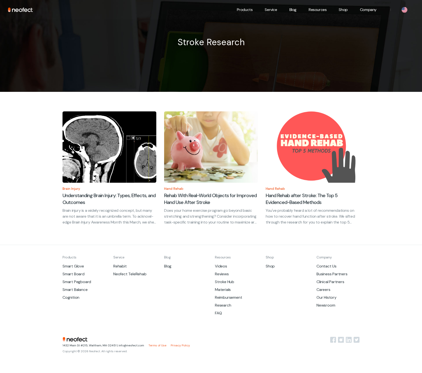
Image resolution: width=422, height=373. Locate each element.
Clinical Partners (330, 281)
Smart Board (73, 274)
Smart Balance (75, 289)
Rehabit (120, 266)
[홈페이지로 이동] (20, 9)
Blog (292, 9)
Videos (221, 266)
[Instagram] (341, 340)
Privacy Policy (180, 345)
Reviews (222, 274)
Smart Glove (73, 266)
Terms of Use (157, 345)
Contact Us (326, 266)
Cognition (71, 297)
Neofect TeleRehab (130, 274)
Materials (223, 289)
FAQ (218, 313)
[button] (245, 10)
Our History (326, 297)
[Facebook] (333, 340)
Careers (323, 289)
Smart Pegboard (77, 281)
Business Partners (332, 274)
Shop (343, 9)
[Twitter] (356, 340)
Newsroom (325, 305)
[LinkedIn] (349, 340)
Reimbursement (228, 297)
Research (223, 305)
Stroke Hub (224, 281)
